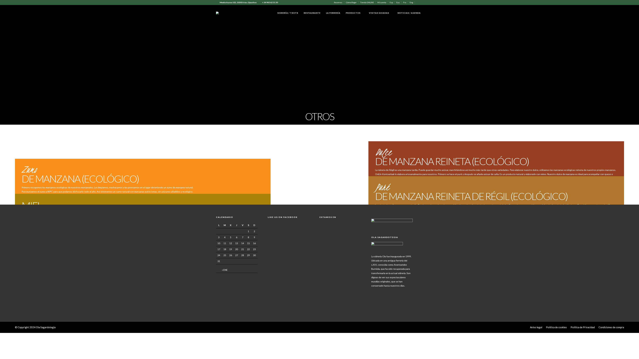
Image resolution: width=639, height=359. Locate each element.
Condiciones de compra (611, 327)
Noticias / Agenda (409, 13)
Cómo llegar (351, 2)
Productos (353, 13)
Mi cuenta (381, 2)
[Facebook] (374, 291)
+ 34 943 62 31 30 (270, 2)
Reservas (338, 2)
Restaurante (312, 13)
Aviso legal (536, 327)
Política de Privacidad (583, 327)
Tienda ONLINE (367, 2)
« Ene (225, 269)
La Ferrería (333, 13)
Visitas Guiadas (379, 13)
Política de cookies (556, 327)
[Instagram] (422, 2)
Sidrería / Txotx (287, 13)
